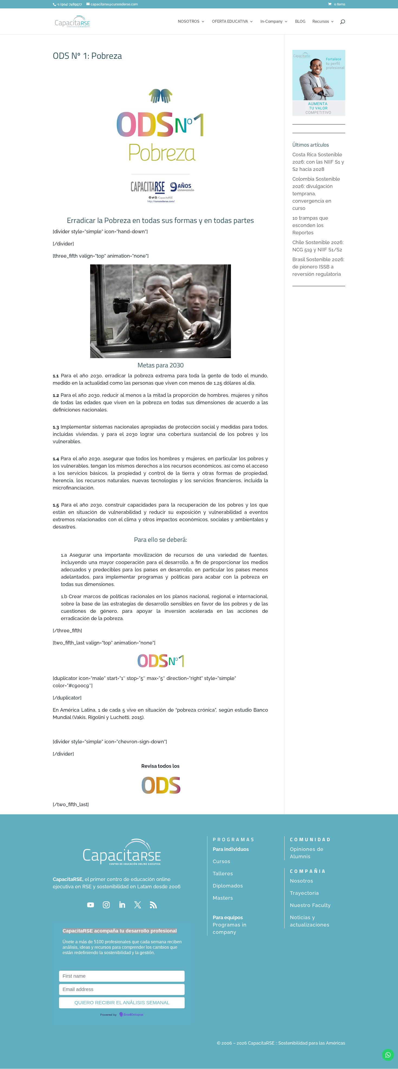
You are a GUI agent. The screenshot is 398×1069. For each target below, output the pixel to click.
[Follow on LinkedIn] (122, 905)
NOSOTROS (189, 22)
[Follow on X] (137, 905)
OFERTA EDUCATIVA (230, 22)
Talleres (223, 873)
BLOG (300, 22)
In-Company (271, 22)
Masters (223, 898)
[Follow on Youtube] (90, 905)
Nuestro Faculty (310, 905)
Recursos (320, 22)
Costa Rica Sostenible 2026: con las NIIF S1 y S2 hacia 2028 (318, 162)
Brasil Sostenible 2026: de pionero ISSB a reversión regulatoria (318, 267)
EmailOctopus (133, 1014)
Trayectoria (304, 893)
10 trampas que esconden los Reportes (310, 225)
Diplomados (228, 886)
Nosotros (301, 881)
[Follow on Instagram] (106, 905)
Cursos (221, 861)
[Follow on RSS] (153, 905)
